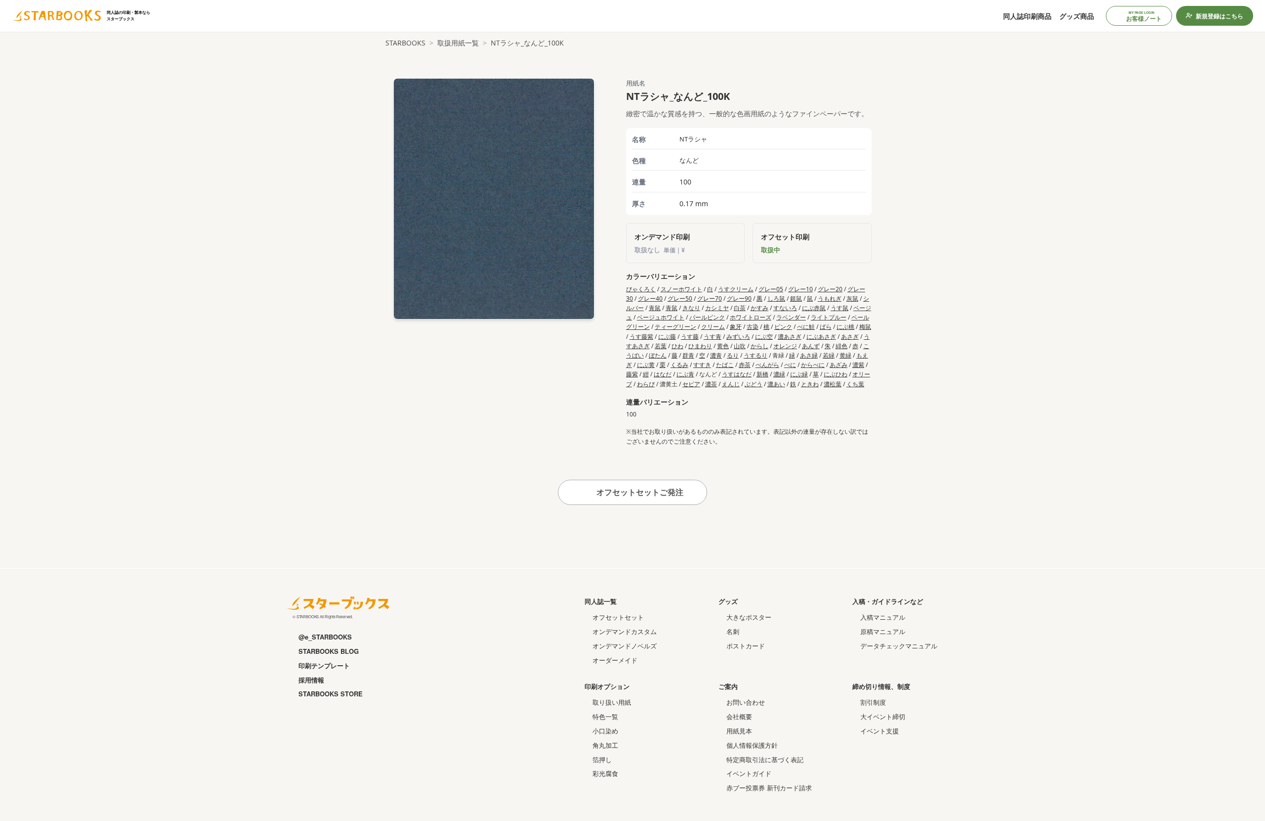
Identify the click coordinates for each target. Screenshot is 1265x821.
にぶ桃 (845, 326)
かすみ (759, 308)
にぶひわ (835, 374)
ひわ (677, 346)
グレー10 (800, 289)
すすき (702, 365)
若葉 (661, 346)
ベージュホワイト (660, 317)
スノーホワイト (681, 289)
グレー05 (771, 289)
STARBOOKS (405, 42)
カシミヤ (717, 308)
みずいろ (738, 336)
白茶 (740, 308)
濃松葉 (833, 384)
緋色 (841, 346)
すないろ (785, 308)
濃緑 (779, 374)
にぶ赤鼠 (814, 308)
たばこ (725, 365)
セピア (691, 384)
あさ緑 (809, 355)
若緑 (829, 355)
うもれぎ (830, 298)
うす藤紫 (641, 336)
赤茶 (745, 365)
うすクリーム (736, 289)
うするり (755, 355)
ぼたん (658, 355)
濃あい (776, 384)
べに (790, 365)
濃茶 (711, 384)
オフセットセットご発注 (638, 492)
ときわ (810, 384)
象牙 (736, 326)
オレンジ (785, 346)
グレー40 (650, 298)
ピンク (783, 326)
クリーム (713, 326)
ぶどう (753, 384)
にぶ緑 (799, 374)
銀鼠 (796, 298)
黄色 (723, 346)
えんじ (731, 384)
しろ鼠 (776, 298)
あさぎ (850, 336)
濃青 (716, 355)
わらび (646, 384)
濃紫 (858, 365)
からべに (813, 365)
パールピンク (707, 317)
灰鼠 (852, 298)
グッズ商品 (1076, 16)
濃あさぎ (789, 336)
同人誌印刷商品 (1027, 16)
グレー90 (739, 298)
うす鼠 (839, 308)
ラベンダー (791, 317)
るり (733, 355)
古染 (753, 326)
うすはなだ (737, 374)
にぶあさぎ (821, 336)
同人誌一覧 (601, 601)
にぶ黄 (646, 365)
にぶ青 (685, 374)
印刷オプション (607, 686)
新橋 (762, 374)
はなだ (663, 374)
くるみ (679, 365)
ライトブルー (828, 317)
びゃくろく (641, 289)
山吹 (740, 346)
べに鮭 (806, 326)
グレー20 (830, 289)
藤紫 (632, 374)
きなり (691, 308)
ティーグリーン (675, 326)
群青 (688, 355)
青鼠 (655, 308)
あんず (811, 346)
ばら (826, 326)
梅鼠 (865, 326)
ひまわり (700, 346)
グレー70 (709, 298)
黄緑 (845, 355)
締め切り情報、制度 (881, 686)
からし (759, 346)
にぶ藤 (667, 336)
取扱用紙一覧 (458, 42)
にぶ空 (764, 336)
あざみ (838, 365)
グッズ (728, 601)
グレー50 (680, 298)
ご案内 (728, 686)
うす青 (712, 336)
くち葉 (855, 384)
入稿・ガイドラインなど (887, 601)
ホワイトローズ (750, 317)
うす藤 (690, 336)
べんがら (767, 365)
